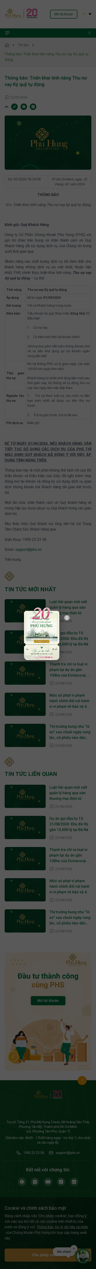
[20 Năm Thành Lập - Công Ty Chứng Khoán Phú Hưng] (41, 633)
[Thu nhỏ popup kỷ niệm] (66, 617)
